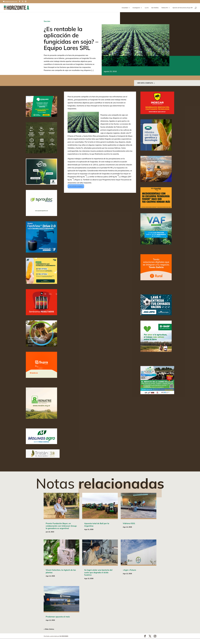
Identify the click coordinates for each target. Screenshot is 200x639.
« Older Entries (49, 629)
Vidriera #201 (129, 523)
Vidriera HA (164, 8)
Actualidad (125, 8)
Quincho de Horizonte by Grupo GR (182, 8)
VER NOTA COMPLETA (145, 83)
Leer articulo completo (75, 186)
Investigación (136, 8)
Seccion (47, 21)
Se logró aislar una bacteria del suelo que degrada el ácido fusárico (98, 572)
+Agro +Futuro (129, 570)
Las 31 (147, 8)
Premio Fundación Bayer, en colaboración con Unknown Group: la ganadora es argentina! (61, 525)
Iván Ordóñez (155, 8)
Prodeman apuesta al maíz (58, 616)
